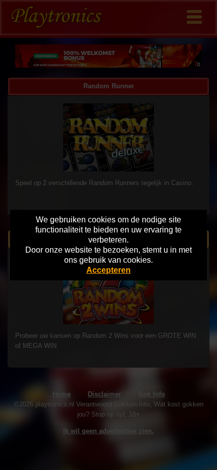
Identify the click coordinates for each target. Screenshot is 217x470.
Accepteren (108, 270)
